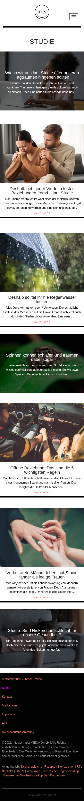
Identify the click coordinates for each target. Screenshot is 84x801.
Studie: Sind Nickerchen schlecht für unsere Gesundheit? (42, 632)
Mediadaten (9, 705)
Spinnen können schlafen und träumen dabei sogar (42, 357)
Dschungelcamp (31, 766)
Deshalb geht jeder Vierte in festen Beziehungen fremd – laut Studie (42, 190)
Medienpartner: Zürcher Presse (22, 679)
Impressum (9, 714)
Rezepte (49, 766)
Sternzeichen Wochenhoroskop (23, 775)
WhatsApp (33, 771)
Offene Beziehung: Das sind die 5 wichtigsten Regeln (42, 470)
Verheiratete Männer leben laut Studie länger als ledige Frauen (42, 574)
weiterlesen (42, 212)
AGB (5, 723)
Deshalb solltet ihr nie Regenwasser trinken (42, 299)
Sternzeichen (65, 766)
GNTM (20, 771)
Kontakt (7, 696)
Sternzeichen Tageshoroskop (60, 771)
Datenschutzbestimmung (18, 732)
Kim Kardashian (54, 775)
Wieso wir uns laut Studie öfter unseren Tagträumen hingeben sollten (42, 75)
